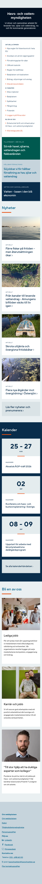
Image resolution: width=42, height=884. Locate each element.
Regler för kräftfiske (15, 70)
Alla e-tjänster (13, 92)
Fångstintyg (12, 106)
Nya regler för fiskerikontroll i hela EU (20, 49)
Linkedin (8, 840)
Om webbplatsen (9, 818)
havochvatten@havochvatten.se (21, 862)
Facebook (9, 845)
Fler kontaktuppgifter (11, 866)
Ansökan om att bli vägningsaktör (20, 56)
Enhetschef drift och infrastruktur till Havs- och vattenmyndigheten (20, 124)
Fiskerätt (10, 110)
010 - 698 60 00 (16, 857)
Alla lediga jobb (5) (15, 131)
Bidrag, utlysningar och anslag (19, 79)
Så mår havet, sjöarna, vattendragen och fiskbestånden (16, 150)
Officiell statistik (13, 65)
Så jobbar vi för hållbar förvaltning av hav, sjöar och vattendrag (20, 172)
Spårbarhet (11, 101)
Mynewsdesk (10, 849)
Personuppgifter (9, 832)
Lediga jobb (11, 635)
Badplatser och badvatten (18, 74)
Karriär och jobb (13, 704)
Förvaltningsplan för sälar (17, 60)
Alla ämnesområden (15, 84)
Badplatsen (12, 96)
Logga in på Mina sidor (16, 115)
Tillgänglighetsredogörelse (13, 827)
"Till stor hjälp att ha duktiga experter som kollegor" (21, 769)
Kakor (4, 823)
